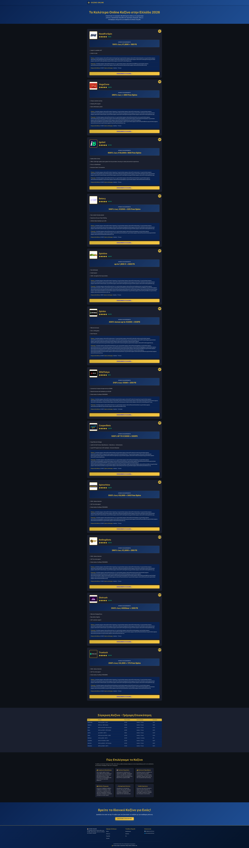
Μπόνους (108, 833)
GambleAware (128, 831)
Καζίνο (107, 831)
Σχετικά (107, 838)
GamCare (127, 833)
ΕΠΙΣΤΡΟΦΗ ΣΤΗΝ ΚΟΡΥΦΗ (124, 818)
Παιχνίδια (108, 836)
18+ (126, 836)
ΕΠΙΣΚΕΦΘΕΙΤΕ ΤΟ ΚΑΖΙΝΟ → (124, 73)
